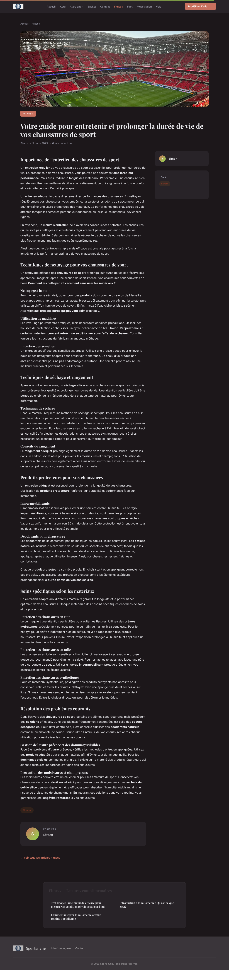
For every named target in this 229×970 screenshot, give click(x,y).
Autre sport (76, 6)
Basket (92, 6)
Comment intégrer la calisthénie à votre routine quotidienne (76, 916)
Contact (80, 948)
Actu (62, 6)
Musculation (144, 6)
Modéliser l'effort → (200, 6)
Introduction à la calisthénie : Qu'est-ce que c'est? (147, 904)
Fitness (118, 6)
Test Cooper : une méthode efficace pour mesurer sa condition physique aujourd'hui (78, 904)
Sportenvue (36, 948)
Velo (158, 6)
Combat (105, 6)
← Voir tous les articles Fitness (40, 857)
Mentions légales (61, 948)
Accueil (51, 6)
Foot (130, 6)
